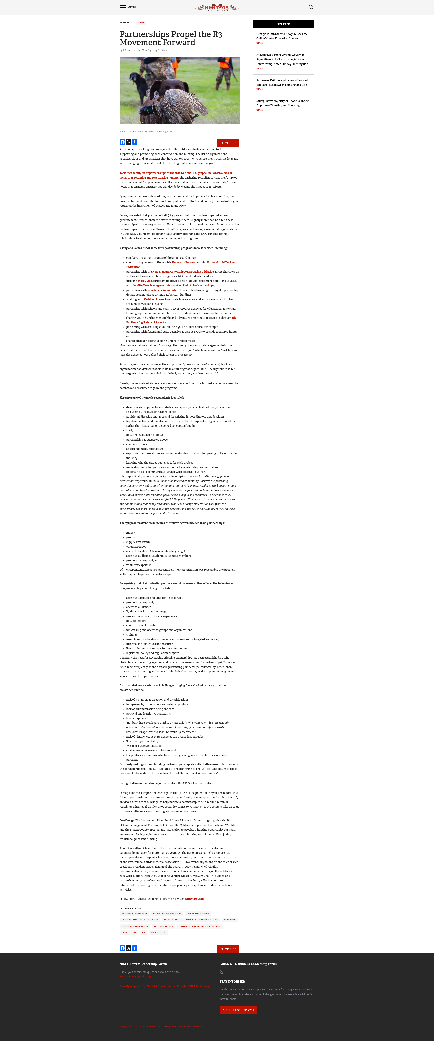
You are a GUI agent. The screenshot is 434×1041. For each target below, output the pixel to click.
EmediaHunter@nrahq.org (135, 976)
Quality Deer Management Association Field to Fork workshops (173, 285)
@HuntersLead (194, 899)
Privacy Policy (125, 1027)
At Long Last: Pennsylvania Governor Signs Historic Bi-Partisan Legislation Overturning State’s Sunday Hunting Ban (282, 59)
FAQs (160, 1027)
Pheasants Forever (184, 262)
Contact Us (139, 1027)
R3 (143, 932)
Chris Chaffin (158, 932)
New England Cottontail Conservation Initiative (183, 271)
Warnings (151, 1027)
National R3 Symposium (134, 913)
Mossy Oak (145, 281)
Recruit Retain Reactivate (167, 913)
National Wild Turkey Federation (140, 920)
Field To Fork (129, 932)
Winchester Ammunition (163, 290)
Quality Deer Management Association (200, 926)
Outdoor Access (154, 299)
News (141, 22)
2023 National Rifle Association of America (184, 1027)
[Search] (311, 7)
